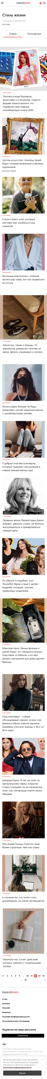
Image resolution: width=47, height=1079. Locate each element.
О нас (4, 999)
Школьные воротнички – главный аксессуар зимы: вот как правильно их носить (23, 279)
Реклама (6, 1008)
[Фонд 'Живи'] (40, 3)
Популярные (34, 34)
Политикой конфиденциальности (17, 1067)
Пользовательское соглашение (16, 1021)
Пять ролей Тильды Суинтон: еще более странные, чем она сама (21, 846)
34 (43, 976)
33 (39, 976)
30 (27, 976)
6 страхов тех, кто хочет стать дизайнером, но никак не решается (23, 899)
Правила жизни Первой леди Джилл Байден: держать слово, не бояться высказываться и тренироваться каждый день (23, 525)
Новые (13, 34)
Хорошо (22, 1073)
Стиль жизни (7, 92)
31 (31, 976)
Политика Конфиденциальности (16, 1017)
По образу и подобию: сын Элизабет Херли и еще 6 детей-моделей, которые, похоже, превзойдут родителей (20, 586)
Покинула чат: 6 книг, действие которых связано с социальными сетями (22, 963)
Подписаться (23, 1036)
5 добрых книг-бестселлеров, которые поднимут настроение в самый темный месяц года (21, 467)
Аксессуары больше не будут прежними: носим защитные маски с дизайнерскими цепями (22, 410)
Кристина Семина (9, 171)
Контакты (6, 1004)
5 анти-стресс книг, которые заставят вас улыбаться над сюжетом (18, 222)
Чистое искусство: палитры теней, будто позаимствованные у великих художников (22, 163)
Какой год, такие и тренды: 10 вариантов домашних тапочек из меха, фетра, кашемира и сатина (22, 348)
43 (25, 980)
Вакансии (6, 1012)
